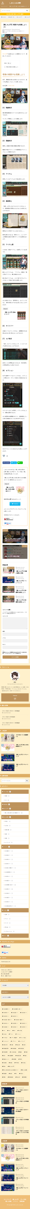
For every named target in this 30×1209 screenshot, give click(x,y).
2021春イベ (8, 893)
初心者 (5, 32)
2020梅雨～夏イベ (10, 884)
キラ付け (5, 1037)
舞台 (4, 1066)
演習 (21, 1059)
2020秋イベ (9, 889)
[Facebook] (6, 462)
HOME (4, 17)
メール (4, 637)
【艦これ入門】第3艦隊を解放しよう (21, 601)
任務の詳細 (11, 85)
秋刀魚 (23, 1062)
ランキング (5, 1041)
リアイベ (14, 1041)
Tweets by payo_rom (5, 961)
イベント (6, 846)
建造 (21, 1052)
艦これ (5, 935)
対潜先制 (22, 1048)
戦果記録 (6, 804)
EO (14, 1030)
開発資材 (11, 1077)
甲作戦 (17, 1062)
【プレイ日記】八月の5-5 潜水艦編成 (11, 710)
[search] (27, 10)
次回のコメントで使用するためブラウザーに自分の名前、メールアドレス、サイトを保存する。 (15, 653)
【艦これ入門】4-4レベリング (22, 765)
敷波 (25, 1055)
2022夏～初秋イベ (7, 1019)
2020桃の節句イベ (10, 906)
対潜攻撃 (5, 1052)
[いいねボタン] (4, 456)
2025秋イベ (8, 859)
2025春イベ (8, 855)
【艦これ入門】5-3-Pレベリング (22, 755)
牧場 (7, 796)
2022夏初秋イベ (9, 872)
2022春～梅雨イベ (10, 867)
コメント (5, 616)
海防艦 (14, 1059)
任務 (12, 1044)
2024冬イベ (24, 1023)
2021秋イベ (8, 901)
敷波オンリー (6, 1059)
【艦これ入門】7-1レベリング (21, 581)
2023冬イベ (8, 876)
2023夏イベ (8, 880)
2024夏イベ (8, 851)
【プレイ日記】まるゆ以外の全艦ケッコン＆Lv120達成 (22, 1132)
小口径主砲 (13, 1052)
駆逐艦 (24, 1077)
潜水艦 (4, 1062)
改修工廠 (8, 829)
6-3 (9, 1030)
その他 (5, 910)
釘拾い (7, 821)
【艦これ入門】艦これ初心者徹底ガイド (18, 6)
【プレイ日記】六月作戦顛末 (22, 1120)
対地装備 (14, 1048)
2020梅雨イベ (6, 1009)
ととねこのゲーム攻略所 (6, 971)
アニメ (7, 918)
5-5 (7, 800)
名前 (4, 631)
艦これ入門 (19, 17)
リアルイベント (9, 931)
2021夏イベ (8, 897)
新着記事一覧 (11, 17)
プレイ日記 (7, 791)
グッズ (7, 923)
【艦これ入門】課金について (10, 313)
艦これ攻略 (7, 817)
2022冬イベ (8, 863)
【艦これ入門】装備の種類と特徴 (21, 572)
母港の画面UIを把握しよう (11, 67)
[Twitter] (14, 462)
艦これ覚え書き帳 (5, 973)
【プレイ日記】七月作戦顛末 (8, 716)
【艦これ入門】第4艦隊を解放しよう (21, 591)
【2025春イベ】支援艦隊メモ (22, 735)
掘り (4, 1055)
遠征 (7, 834)
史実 (7, 914)
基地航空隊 (5, 1048)
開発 (4, 1077)
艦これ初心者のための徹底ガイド (16, 31)
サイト (4, 644)
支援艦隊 (11, 1055)
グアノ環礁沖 (14, 1037)
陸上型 (18, 1077)
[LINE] (20, 462)
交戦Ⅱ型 (5, 1044)
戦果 (7, 838)
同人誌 (7, 927)
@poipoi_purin (5, 690)
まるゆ (7, 825)
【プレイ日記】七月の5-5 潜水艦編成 (11, 722)
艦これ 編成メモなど (6, 975)
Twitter (16, 503)
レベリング (11, 577)
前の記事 (5, 54)
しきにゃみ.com (15, 3)
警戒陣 (4, 1073)
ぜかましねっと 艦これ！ (6, 969)
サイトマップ (4, 6)
